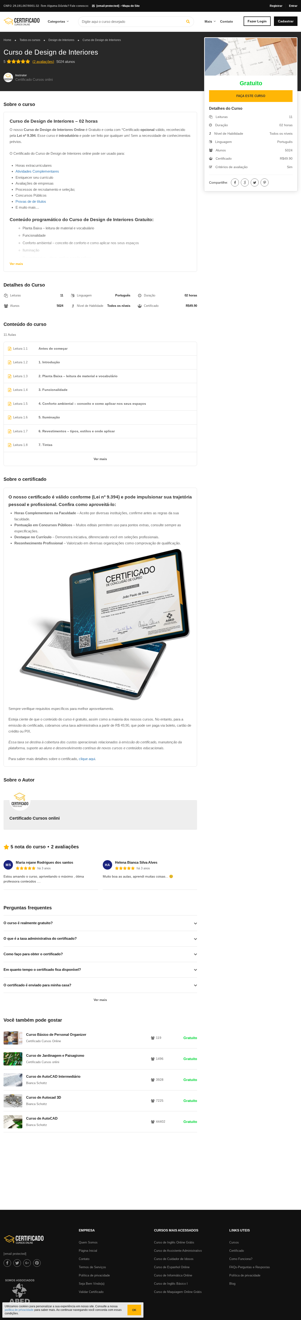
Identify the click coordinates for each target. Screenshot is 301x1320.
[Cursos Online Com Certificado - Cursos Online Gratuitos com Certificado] (22, 23)
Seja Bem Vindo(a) (91, 1283)
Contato (226, 21)
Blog (232, 1283)
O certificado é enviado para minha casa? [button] (37, 985)
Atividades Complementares (37, 171)
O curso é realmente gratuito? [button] (28, 923)
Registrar (276, 6)
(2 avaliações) (43, 62)
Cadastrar (285, 21)
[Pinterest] (265, 182)
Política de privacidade (94, 1275)
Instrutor (21, 75)
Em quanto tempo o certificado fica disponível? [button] (42, 970)
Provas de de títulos (31, 201)
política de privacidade (19, 1310)
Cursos (234, 1242)
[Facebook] (235, 182)
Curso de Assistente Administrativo (178, 1250)
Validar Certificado (91, 1292)
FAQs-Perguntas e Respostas (249, 1267)
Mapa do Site (131, 6)
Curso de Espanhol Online (172, 1267)
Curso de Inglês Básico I (171, 1283)
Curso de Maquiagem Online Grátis (178, 1292)
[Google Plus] (245, 182)
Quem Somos (88, 1242)
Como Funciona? (240, 1259)
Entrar (293, 6)
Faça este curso (250, 96)
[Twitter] (255, 182)
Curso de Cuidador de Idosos (174, 1259)
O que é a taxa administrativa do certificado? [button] (40, 938)
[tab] (100, 923)
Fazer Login (257, 21)
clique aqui (87, 759)
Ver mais (16, 264)
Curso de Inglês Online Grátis (174, 1242)
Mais (208, 21)
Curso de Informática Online (173, 1275)
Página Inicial (88, 1250)
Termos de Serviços (92, 1267)
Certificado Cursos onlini (34, 79)
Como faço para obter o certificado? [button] (33, 954)
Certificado (236, 1250)
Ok (134, 1310)
